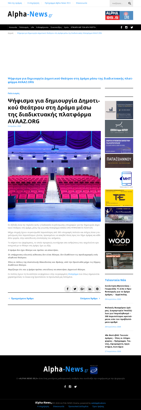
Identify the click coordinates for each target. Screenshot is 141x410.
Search (129, 3)
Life (32, 27)
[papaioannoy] (119, 167)
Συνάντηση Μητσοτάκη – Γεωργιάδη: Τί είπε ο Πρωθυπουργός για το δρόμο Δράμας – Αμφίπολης (118, 290)
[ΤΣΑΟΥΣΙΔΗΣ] (119, 205)
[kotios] (119, 136)
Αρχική (10, 33)
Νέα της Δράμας (15, 3)
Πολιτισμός (24, 27)
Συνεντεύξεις (56, 27)
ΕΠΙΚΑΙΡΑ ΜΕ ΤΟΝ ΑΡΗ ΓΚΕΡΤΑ (83, 27)
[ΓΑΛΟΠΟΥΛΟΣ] (119, 152)
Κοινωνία (13, 27)
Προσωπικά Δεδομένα (78, 406)
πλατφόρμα (73, 274)
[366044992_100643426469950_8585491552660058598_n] (119, 250)
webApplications (98, 403)
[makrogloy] (119, 268)
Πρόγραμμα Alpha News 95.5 (57, 3)
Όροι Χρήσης (98, 406)
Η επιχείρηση (33, 3)
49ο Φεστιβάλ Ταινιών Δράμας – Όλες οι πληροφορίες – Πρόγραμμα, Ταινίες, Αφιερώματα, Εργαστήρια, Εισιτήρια (118, 341)
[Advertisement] (71, 54)
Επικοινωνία (81, 3)
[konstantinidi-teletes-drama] (119, 222)
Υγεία (66, 27)
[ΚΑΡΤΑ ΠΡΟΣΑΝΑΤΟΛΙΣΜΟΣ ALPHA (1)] (119, 118)
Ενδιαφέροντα (42, 27)
